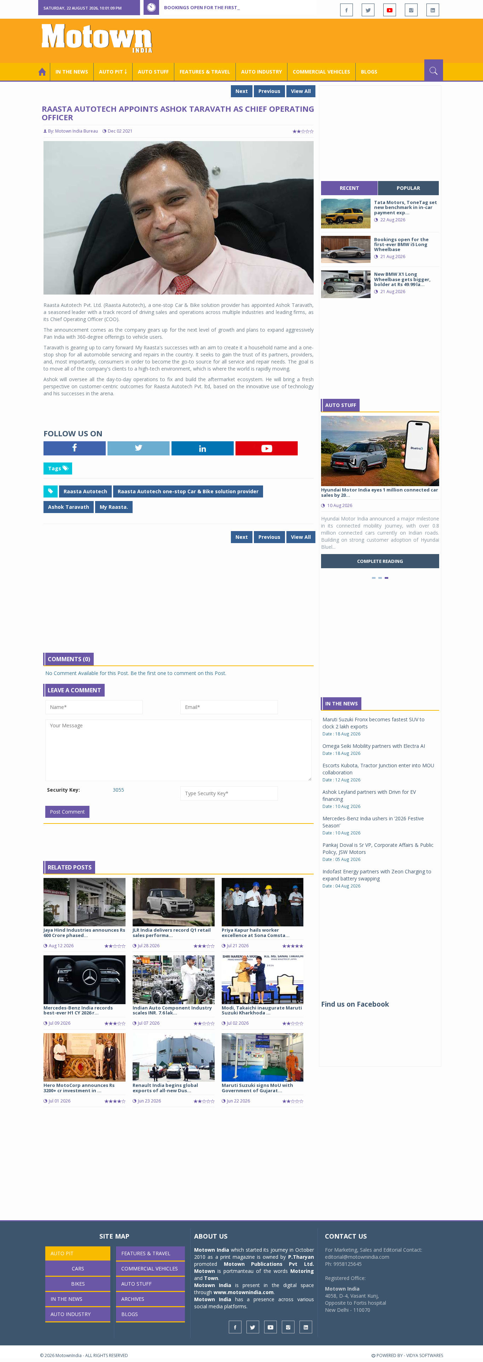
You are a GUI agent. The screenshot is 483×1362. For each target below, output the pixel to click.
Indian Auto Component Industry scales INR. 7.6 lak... (172, 1010)
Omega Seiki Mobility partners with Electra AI (373, 746)
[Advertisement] (314, 40)
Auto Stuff (153, 71)
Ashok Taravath (68, 507)
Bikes (78, 1283)
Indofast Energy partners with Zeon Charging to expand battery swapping (376, 875)
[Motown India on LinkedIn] (432, 10)
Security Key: (63, 789)
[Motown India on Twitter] (368, 10)
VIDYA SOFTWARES (424, 1355)
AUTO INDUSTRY (261, 71)
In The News (341, 703)
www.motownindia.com (244, 1292)
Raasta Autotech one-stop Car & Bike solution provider (188, 491)
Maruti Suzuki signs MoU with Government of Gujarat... (257, 1087)
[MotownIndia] (101, 38)
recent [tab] (349, 188)
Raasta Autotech (85, 491)
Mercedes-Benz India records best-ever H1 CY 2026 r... (78, 1010)
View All (301, 91)
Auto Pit (62, 1253)
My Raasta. (114, 507)
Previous (269, 91)
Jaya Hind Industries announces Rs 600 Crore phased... (84, 932)
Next (241, 91)
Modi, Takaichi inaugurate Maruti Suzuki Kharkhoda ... (262, 1010)
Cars (78, 1268)
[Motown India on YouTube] (389, 10)
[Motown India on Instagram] (411, 10)
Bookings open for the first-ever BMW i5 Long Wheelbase (237, 7)
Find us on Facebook (355, 1004)
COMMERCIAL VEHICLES (321, 71)
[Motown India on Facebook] (346, 10)
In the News (72, 71)
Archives (132, 1299)
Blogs (369, 71)
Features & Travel (205, 71)
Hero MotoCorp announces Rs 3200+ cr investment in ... (79, 1087)
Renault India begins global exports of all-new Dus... (165, 1087)
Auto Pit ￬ (113, 71)
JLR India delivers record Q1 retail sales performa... (172, 932)
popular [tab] (408, 188)
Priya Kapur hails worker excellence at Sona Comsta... (256, 932)
